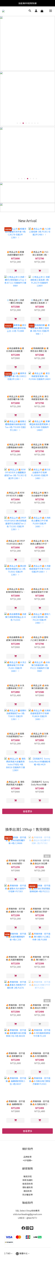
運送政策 (27, 1190)
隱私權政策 (27, 1187)
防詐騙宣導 (27, 1194)
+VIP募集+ (27, 1160)
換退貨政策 (27, 1183)
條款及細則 (27, 1180)
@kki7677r (32, 1217)
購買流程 (27, 1176)
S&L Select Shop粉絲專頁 (28, 1210)
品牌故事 (27, 1156)
